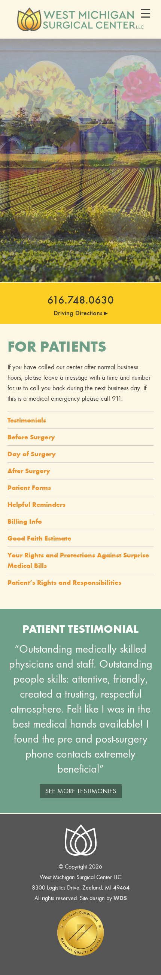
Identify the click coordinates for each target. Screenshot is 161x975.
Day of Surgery (31, 454)
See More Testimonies (80, 791)
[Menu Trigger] (145, 13)
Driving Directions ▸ (80, 313)
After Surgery (28, 471)
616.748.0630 (80, 300)
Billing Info (24, 521)
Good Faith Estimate (39, 538)
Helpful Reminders (36, 504)
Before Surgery (31, 437)
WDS (120, 898)
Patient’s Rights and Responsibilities (64, 582)
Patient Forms (29, 488)
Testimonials (26, 420)
